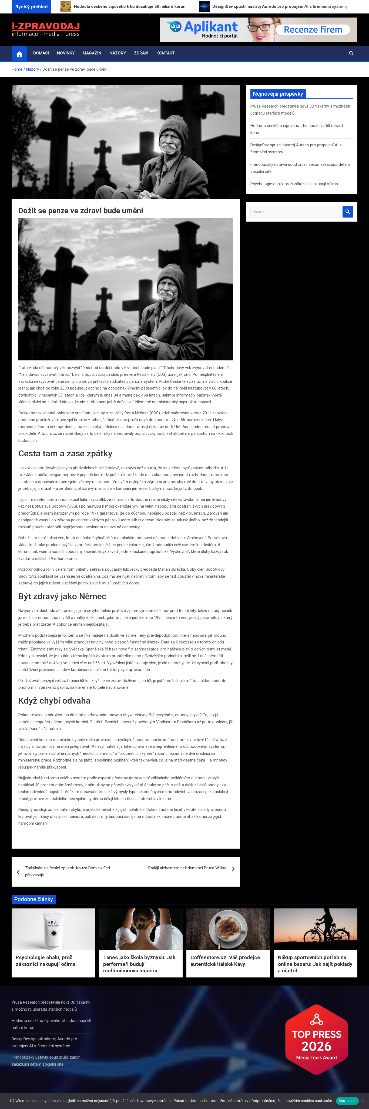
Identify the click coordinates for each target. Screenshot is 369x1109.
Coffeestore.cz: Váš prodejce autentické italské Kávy (225, 960)
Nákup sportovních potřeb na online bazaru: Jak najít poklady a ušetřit (315, 964)
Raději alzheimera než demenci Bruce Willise (187, 868)
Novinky (66, 53)
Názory (117, 53)
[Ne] (362, 1101)
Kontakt (165, 53)
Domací (41, 53)
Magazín (92, 53)
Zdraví (141, 53)
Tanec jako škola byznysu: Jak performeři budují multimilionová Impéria (139, 964)
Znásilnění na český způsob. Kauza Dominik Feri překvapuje (67, 871)
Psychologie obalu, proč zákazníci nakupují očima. (294, 183)
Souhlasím (347, 1100)
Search (348, 212)
